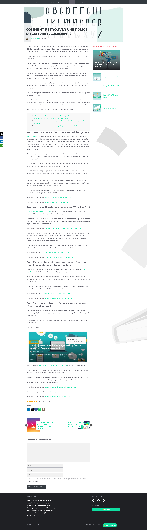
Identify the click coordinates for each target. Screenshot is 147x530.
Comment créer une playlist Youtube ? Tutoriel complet (72, 424)
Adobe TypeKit (32, 137)
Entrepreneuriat (81, 2)
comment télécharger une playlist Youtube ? (58, 293)
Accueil (28, 26)
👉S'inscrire (106, 509)
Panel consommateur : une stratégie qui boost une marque (106, 64)
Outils (72, 2)
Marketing (91, 2)
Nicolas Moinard (35, 38)
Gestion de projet (55, 2)
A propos (99, 524)
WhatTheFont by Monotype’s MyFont (39, 211)
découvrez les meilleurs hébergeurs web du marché (63, 228)
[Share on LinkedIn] (28, 409)
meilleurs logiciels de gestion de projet (58, 197)
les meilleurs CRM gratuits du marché (58, 202)
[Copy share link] (43, 409)
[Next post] (91, 425)
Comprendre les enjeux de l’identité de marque (111, 86)
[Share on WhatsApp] (39, 409)
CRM (46, 2)
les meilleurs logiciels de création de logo (57, 252)
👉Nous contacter (110, 525)
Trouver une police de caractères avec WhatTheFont (52, 118)
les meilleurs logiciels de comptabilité (58, 396)
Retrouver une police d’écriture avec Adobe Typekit (51, 116)
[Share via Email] (1, 145)
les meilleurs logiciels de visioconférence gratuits (62, 392)
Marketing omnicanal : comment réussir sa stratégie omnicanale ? (111, 95)
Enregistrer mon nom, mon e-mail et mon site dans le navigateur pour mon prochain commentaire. (57, 480)
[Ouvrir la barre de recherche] (121, 2)
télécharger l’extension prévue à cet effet (53, 365)
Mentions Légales (90, 524)
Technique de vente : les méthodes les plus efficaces (111, 107)
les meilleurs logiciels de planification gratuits (61, 387)
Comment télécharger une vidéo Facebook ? (60, 257)
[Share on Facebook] (36, 409)
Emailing (65, 2)
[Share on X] (32, 409)
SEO (26, 2)
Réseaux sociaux (35, 2)
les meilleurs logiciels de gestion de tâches (60, 298)
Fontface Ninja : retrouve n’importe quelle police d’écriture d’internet (57, 126)
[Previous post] (26, 425)
